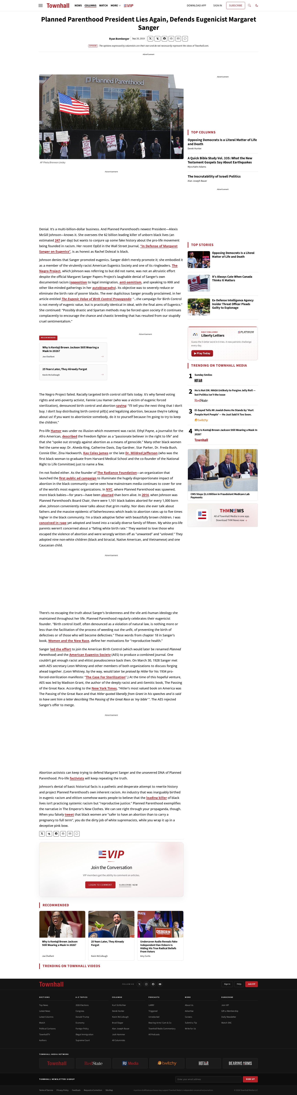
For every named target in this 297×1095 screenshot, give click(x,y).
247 (57, 240)
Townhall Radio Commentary (161, 1028)
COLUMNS (90, 5)
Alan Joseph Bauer (120, 1028)
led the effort (60, 649)
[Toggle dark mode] (257, 5)
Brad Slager (117, 1022)
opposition (78, 282)
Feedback (76, 1090)
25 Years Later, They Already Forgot (107, 943)
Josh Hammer (118, 1034)
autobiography (103, 288)
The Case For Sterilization (105, 677)
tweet (69, 814)
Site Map (109, 1090)
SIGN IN (217, 5)
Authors (42, 1040)
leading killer (156, 798)
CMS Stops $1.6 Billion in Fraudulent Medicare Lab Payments (220, 496)
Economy (80, 1022)
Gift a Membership (229, 1011)
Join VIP (251, 984)
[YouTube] (160, 984)
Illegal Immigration (84, 1034)
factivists (77, 778)
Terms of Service (46, 1090)
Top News (43, 1005)
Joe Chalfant (48, 956)
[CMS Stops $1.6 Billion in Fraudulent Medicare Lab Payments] (223, 470)
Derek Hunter (118, 1011)
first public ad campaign (77, 478)
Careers (188, 1016)
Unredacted (153, 1016)
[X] (139, 984)
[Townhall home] (51, 984)
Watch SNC (226, 1022)
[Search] (249, 5)
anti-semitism (130, 282)
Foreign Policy (82, 1028)
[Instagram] (146, 984)
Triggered (152, 1011)
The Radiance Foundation (117, 473)
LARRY (151, 1005)
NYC (109, 489)
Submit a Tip (191, 1022)
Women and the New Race (68, 641)
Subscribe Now (128, 884)
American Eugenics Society (90, 655)
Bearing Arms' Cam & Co (159, 1022)
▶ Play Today (202, 353)
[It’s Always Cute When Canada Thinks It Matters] (199, 283)
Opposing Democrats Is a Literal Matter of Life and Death (222, 142)
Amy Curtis (145, 956)
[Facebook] (153, 984)
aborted (107, 495)
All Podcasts (154, 1034)
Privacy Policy (63, 1090)
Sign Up (250, 1079)
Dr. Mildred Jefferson (141, 453)
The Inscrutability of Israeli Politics (214, 176)
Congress (80, 1011)
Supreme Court (83, 1040)
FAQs (239, 984)
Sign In (227, 984)
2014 (145, 495)
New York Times (104, 688)
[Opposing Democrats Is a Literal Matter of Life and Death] (199, 259)
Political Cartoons (47, 1028)
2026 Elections (82, 1005)
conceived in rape (53, 523)
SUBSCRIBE (235, 5)
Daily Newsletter (228, 1016)
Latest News (44, 1011)
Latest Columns (46, 1016)
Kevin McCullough (99, 956)
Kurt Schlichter (119, 1005)
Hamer (56, 431)
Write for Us (190, 1028)
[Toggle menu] (40, 5)
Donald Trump (82, 1016)
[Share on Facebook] (164, 38)
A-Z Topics (82, 997)
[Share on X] (150, 38)
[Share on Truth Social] (158, 38)
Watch (42, 1022)
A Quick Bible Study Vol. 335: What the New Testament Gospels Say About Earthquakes (220, 160)
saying (121, 405)
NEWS (78, 5)
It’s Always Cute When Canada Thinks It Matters (232, 279)
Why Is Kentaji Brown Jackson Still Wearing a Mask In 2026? (60, 943)
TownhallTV (44, 1034)
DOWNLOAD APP (196, 5)
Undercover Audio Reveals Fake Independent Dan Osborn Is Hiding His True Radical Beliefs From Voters (158, 946)
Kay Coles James (95, 453)
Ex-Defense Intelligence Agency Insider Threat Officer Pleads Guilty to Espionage (233, 304)
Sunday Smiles (203, 375)
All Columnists (118, 1040)
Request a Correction (93, 1090)
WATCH (103, 5)
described (69, 436)
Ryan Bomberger (119, 39)
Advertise (189, 1011)
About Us (189, 1005)
